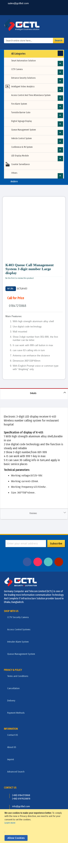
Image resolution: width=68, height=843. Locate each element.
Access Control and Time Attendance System (31, 95)
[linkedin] (36, 10)
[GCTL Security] (34, 25)
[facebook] (25, 10)
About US (11, 747)
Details (33, 393)
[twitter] (47, 10)
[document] (34, 826)
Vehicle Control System (21, 138)
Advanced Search (15, 771)
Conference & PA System (22, 147)
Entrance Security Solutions (23, 78)
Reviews (33, 513)
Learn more (10, 822)
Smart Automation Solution (23, 60)
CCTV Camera (17, 69)
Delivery (11, 700)
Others (14, 173)
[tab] (34, 393)
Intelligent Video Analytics (22, 86)
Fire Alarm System (19, 104)
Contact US (12, 735)
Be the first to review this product (19, 278)
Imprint (10, 759)
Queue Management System (23, 130)
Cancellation (13, 688)
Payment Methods (16, 712)
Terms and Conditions (17, 676)
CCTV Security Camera (18, 617)
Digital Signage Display (21, 121)
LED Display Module (20, 155)
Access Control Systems (18, 629)
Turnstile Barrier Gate (20, 112)
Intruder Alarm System (18, 641)
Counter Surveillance (20, 164)
